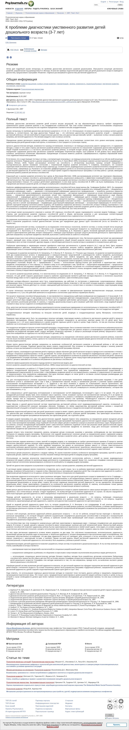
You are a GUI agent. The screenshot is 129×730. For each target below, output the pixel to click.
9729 (121, 38)
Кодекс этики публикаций (74, 711)
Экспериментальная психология (42, 682)
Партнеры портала (42, 700)
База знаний (56, 9)
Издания (19, 9)
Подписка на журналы (43, 709)
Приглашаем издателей (44, 706)
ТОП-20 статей (11, 700)
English (103, 2)
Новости (10, 9)
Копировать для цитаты (17, 105)
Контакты (68, 706)
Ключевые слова (115, 9)
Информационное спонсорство (47, 703)
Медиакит (69, 703)
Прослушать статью (18, 38)
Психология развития (42, 670)
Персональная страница (44, 711)
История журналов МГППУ (16, 711)
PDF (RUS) (14, 50)
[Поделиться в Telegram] (10, 57)
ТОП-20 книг (10, 703)
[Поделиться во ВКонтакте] (7, 57)
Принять (116, 725)
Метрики (44, 50)
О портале (69, 700)
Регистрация (114, 2)
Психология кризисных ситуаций (18, 662)
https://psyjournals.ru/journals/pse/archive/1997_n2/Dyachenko (54, 102)
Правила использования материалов (17, 717)
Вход (121, 2)
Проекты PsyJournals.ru (14, 709)
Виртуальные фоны (72, 709)
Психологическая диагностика (43, 662)
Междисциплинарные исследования (20, 670)
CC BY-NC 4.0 (19, 112)
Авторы (28, 9)
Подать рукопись (41, 9)
